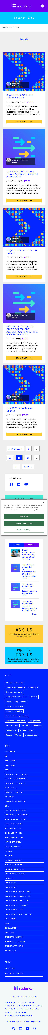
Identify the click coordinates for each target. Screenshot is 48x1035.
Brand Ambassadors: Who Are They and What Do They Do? (28, 554)
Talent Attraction (14, 946)
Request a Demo (10, 1002)
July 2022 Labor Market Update (19, 409)
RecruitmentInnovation (17, 892)
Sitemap (8, 1012)
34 (16, 466)
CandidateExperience (16, 779)
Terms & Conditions (11, 1009)
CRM (7, 806)
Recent (31, 545)
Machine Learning (14, 869)
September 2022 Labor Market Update (19, 96)
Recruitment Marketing (32, 725)
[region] (24, 517)
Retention (10, 919)
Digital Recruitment (15, 810)
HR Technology (13, 860)
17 (10, 457)
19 (28, 457)
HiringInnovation (14, 838)
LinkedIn (19, 484)
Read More (22, 121)
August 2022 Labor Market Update (21, 251)
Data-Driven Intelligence (16, 697)
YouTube (26, 484)
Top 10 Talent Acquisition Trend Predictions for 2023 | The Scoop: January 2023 (29, 572)
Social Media (11, 928)
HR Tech (9, 851)
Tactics (9, 735)
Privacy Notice (9, 1005)
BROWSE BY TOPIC (11, 27)
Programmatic (12, 725)
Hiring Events (34, 721)
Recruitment (11, 887)
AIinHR (8, 770)
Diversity (33, 697)
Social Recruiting (27, 730)
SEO (7, 923)
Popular (16, 545)
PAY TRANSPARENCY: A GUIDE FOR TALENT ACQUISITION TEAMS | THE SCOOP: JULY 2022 (22, 330)
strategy (9, 932)
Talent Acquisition (15, 942)
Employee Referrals (14, 706)
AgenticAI (10, 752)
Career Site (33, 687)
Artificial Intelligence (14, 682)
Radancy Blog (24, 17)
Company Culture (14, 792)
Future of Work (13, 824)
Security (39, 1005)
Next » (28, 466)
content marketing (15, 801)
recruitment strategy (16, 901)
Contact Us (22, 1002)
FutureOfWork (13, 829)
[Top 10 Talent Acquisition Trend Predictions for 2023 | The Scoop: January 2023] (15, 568)
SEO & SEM (11, 730)
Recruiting (10, 883)
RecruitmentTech (14, 910)
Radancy (15, 86)
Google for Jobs (13, 833)
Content (9, 797)
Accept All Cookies (24, 523)
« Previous (15, 448)
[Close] (43, 502)
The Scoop (10, 951)
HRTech (9, 856)
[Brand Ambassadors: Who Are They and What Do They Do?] (15, 553)
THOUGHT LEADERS (14, 974)
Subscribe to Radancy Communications (18, 1015)
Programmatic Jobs (15, 874)
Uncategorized (31, 735)
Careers (31, 1002)
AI (6, 756)
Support (24, 1009)
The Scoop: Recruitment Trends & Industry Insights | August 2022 (22, 174)
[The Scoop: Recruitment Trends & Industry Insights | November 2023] (15, 587)
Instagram (34, 1028)
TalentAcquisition (14, 937)
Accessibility (34, 1009)
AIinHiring (10, 765)
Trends (30, 102)
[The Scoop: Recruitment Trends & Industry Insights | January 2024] (15, 604)
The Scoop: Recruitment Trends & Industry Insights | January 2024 (29, 606)
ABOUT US (10, 968)
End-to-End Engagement (17, 716)
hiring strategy (13, 842)
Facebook (11, 484)
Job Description (13, 865)
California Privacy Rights (25, 1005)
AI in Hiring (10, 761)
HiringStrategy (13, 847)
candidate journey (15, 783)
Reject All (24, 516)
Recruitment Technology (18, 914)
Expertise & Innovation (15, 721)
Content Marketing (14, 692)
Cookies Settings (24, 530)
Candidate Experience (15, 687)
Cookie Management (21, 1012)
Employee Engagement (16, 702)
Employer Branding (14, 711)
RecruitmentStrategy (16, 905)
